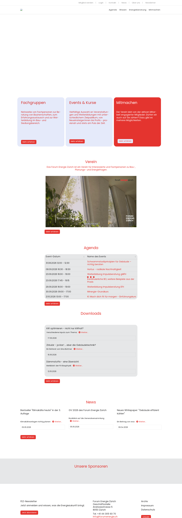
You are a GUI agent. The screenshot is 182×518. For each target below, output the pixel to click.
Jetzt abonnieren (29, 512)
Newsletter (150, 2)
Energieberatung (137, 9)
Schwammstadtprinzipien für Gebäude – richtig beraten (109, 263)
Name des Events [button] (96, 256)
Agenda (113, 9)
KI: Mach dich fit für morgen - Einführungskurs (111, 296)
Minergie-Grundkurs (97, 291)
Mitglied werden (86, 2)
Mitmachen (154, 9)
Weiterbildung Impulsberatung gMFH (106, 274)
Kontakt (112, 2)
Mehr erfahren (29, 142)
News (124, 2)
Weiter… (84, 332)
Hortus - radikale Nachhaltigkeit (104, 269)
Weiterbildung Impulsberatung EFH (105, 286)
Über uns (136, 2)
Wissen (123, 9)
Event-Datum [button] (53, 256)
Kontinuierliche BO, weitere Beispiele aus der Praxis (110, 280)
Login (101, 2)
